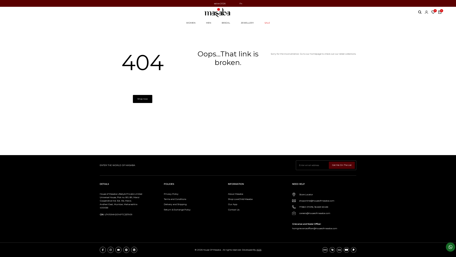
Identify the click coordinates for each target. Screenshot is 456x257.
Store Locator (306, 194)
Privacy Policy (171, 194)
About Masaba (235, 194)
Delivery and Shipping (175, 204)
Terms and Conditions (175, 199)
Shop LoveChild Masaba (240, 199)
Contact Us (233, 209)
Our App (232, 204)
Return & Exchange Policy (177, 209)
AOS (258, 249)
